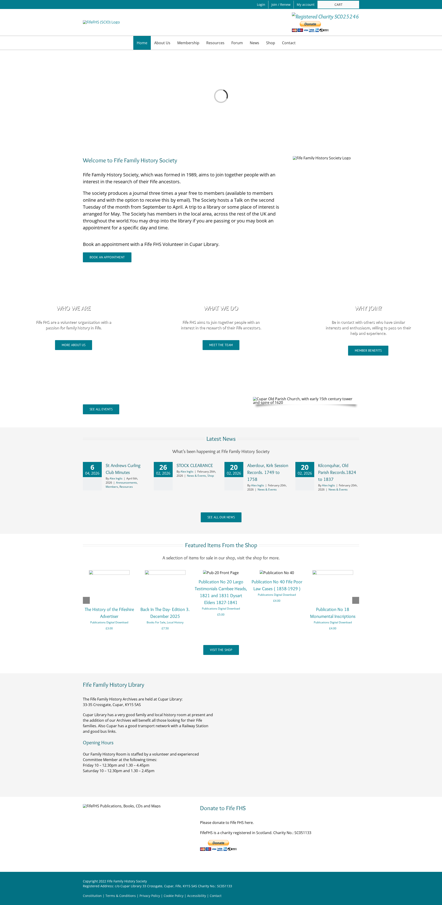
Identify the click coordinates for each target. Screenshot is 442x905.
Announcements (126, 483)
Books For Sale (156, 622)
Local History (175, 622)
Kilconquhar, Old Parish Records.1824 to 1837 (337, 472)
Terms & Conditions (120, 895)
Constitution (92, 895)
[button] (304, 43)
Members (112, 487)
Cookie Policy (173, 895)
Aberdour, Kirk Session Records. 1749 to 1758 (267, 472)
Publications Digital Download (109, 622)
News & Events (196, 476)
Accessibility (196, 895)
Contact (215, 895)
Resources (126, 487)
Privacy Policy (150, 895)
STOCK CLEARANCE (195, 465)
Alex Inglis (116, 478)
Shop (210, 476)
